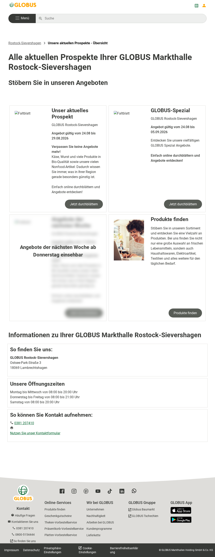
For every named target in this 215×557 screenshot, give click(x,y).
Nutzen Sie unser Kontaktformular (35, 433)
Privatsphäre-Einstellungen (53, 550)
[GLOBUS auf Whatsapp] (135, 492)
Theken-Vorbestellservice (61, 522)
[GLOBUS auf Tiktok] (111, 492)
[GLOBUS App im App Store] (182, 510)
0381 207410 (24, 423)
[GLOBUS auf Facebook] (63, 492)
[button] (22, 18)
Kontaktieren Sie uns (25, 521)
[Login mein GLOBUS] (204, 5)
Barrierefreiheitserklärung (124, 550)
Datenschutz (31, 550)
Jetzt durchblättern (84, 204)
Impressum (11, 550)
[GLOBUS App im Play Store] (180, 519)
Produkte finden (185, 313)
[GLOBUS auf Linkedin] (122, 492)
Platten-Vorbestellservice (61, 535)
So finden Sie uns (25, 541)
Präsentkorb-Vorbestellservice (64, 528)
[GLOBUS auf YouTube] (99, 492)
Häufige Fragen (25, 515)
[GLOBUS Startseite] (23, 6)
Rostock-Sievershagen (24, 43)
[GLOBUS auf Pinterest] (87, 492)
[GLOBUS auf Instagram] (75, 492)
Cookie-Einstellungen (87, 550)
